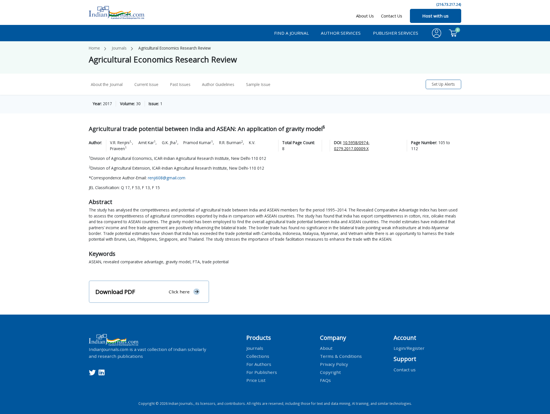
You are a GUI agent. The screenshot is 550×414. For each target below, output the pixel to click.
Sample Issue (258, 84)
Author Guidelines (218, 84)
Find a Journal (291, 33)
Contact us (405, 369)
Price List (256, 380)
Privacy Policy (334, 364)
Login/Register (409, 348)
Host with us (435, 16)
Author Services (341, 33)
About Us (365, 16)
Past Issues (180, 84)
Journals (119, 48)
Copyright (330, 372)
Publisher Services (395, 33)
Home (94, 48)
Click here (179, 292)
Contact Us (391, 16)
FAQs (325, 380)
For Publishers (261, 372)
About (326, 348)
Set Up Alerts (443, 84)
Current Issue (146, 84)
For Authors (258, 364)
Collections (257, 356)
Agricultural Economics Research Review (174, 48)
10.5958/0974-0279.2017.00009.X (352, 145)
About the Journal (107, 84)
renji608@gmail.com (166, 177)
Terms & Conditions (341, 356)
